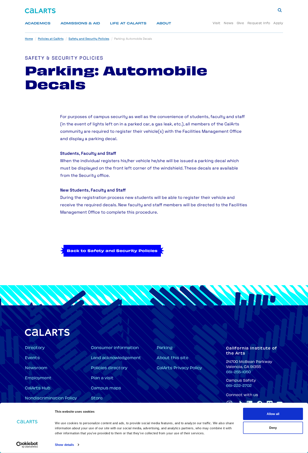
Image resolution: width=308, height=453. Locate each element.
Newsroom (36, 368)
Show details (64, 444)
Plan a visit (102, 378)
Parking (165, 348)
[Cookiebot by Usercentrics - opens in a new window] (27, 445)
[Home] (40, 10)
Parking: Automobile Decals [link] (133, 39)
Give (240, 23)
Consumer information (115, 348)
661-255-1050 (238, 372)
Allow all (273, 414)
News (228, 23)
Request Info (258, 23)
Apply (278, 23)
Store (97, 398)
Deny (273, 427)
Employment (38, 378)
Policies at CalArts (50, 39)
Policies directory (109, 368)
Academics (37, 23)
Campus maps (106, 388)
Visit (216, 23)
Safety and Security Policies (89, 39)
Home (29, 39)
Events (32, 358)
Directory (35, 348)
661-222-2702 (239, 386)
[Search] (279, 10)
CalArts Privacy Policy (179, 368)
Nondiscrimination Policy (51, 398)
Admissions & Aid (80, 23)
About (164, 23)
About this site (172, 358)
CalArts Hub (37, 388)
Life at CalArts (128, 23)
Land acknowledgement (116, 358)
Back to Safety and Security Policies (112, 251)
